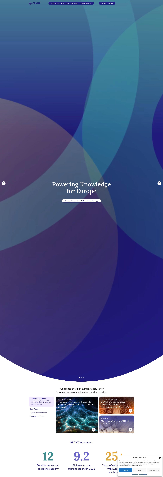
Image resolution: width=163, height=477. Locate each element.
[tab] (41, 402)
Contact (103, 3)
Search (110, 3)
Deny (139, 470)
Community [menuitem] (74, 3)
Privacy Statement (143, 474)
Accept (126, 470)
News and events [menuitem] (85, 3)
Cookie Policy (135, 474)
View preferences (154, 470)
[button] (159, 457)
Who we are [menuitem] (55, 3)
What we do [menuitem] (65, 3)
